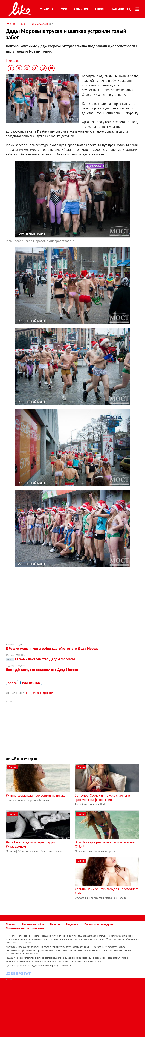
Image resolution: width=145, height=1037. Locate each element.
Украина (46, 9)
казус (12, 683)
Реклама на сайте (33, 924)
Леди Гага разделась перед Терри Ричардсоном (30, 844)
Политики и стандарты (98, 924)
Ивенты (55, 924)
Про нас (11, 924)
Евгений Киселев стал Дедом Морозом (41, 659)
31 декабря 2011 (39, 24)
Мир (64, 9)
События (81, 9)
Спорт (100, 9)
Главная (10, 24)
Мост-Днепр (43, 693)
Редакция (72, 924)
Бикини (118, 9)
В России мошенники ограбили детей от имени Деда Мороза (52, 648)
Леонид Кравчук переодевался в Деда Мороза (42, 669)
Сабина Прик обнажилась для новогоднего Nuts (107, 891)
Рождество (31, 683)
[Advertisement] (72, 728)
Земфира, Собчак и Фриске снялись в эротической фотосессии (102, 797)
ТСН (28, 693)
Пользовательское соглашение (25, 928)
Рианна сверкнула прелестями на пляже (35, 795)
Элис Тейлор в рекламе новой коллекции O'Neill (105, 844)
